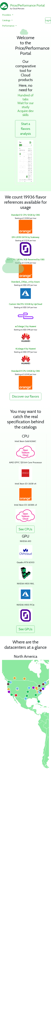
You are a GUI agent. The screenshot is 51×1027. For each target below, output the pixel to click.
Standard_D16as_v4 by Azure (25, 281)
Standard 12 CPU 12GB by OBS (25, 215)
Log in (48, 20)
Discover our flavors (25, 396)
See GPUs (25, 629)
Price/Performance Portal (27, 5)
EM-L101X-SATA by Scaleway (25, 237)
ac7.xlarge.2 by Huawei (25, 326)
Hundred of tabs (25, 97)
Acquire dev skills (25, 113)
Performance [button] (8, 25)
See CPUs (25, 529)
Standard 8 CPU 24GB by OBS (25, 371)
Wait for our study (25, 105)
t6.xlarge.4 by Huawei (26, 348)
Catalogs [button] (6, 20)
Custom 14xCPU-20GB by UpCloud (25, 304)
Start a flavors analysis (25, 129)
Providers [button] (7, 15)
